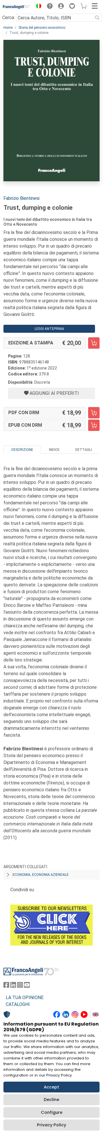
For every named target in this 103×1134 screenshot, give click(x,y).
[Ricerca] (97, 18)
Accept (51, 1087)
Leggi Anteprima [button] (49, 329)
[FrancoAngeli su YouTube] (27, 986)
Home (8, 28)
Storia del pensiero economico (42, 28)
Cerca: (8, 17)
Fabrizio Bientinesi (21, 198)
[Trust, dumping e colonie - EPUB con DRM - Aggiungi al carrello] (94, 425)
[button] (37, 7)
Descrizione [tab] (22, 450)
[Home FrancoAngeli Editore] (17, 7)
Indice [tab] (54, 450)
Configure (51, 1112)
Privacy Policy (51, 1125)
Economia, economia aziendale (41, 875)
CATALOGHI (18, 1004)
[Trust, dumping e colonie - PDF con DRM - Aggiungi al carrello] (94, 412)
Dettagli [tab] (83, 450)
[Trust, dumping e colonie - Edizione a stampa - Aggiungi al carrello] (94, 343)
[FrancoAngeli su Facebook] (6, 986)
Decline (51, 1099)
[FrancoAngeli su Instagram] (20, 986)
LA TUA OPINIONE (24, 997)
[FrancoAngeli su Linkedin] (13, 986)
